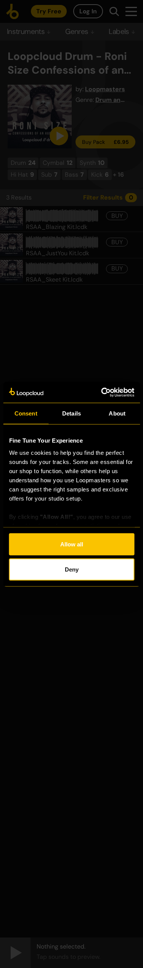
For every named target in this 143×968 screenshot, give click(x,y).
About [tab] (117, 413)
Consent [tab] (25, 413)
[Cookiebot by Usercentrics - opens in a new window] (101, 392)
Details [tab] (71, 413)
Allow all (71, 544)
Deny (72, 569)
